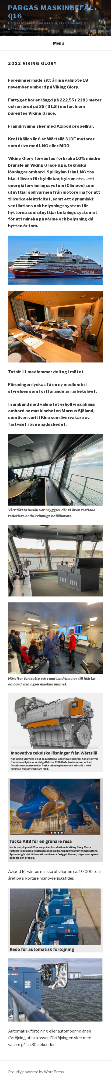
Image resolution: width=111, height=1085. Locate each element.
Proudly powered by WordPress (36, 1072)
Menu (58, 43)
